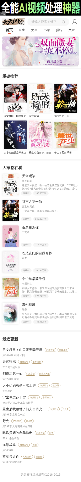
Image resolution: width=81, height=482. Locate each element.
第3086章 (7, 450)
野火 (5, 421)
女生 (34, 30)
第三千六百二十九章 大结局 (17, 402)
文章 (72, 30)
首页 (9, 30)
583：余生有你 (10, 438)
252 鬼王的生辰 (11, 367)
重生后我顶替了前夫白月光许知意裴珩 (30, 409)
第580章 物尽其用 (12, 462)
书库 (47, 30)
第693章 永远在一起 (13, 414)
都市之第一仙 (12, 373)
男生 (22, 30)
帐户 (75, 22)
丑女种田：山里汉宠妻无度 (22, 350)
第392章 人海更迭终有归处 (17, 426)
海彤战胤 (9, 445)
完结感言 (7, 390)
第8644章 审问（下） (14, 355)
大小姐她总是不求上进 (19, 385)
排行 (59, 30)
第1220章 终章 (10, 379)
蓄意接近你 (10, 456)
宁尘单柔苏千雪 (14, 397)
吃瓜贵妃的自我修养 (17, 433)
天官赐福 (9, 361)
